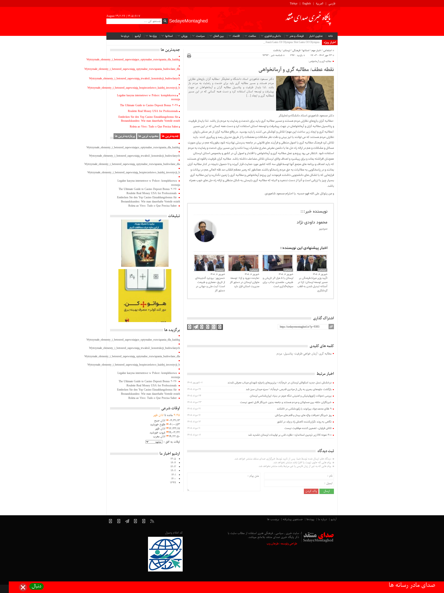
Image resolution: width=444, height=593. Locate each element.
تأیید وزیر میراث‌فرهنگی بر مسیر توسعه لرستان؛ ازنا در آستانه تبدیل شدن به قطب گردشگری (312, 284)
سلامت (252, 36)
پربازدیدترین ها (125, 136)
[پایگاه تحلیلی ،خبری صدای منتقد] (308, 20)
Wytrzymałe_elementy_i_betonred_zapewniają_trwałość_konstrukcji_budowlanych (134, 79)
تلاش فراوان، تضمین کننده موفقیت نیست (308, 428)
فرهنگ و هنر (297, 36)
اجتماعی (327, 50)
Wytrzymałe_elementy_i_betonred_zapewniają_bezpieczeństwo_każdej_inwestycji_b (133, 88)
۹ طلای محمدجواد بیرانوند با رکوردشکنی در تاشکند (304, 409)
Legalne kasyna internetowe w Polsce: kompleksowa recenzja (148, 97)
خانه (330, 36)
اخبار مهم (316, 50)
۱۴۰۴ (173, 463)
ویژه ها (153, 36)
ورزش (184, 36)
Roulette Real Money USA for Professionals (153, 111)
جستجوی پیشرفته (293, 519)
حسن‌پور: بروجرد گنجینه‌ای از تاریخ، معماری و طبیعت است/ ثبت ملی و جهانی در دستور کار (210, 284)
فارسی (331, 4)
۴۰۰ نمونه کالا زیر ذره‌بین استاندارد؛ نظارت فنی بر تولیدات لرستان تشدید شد (290, 435)
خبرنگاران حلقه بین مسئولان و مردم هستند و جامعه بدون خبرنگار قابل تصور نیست (286, 402)
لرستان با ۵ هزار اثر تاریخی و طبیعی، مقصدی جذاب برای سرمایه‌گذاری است (278, 282)
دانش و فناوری (273, 36)
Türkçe (293, 4)
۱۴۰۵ (173, 459)
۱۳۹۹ (173, 483)
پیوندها (310, 519)
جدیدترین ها (170, 136)
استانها (169, 36)
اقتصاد (236, 36)
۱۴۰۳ (173, 467)
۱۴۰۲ (173, 471)
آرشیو (138, 36)
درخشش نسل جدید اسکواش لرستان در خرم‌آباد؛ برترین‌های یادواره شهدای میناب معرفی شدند (280, 383)
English (306, 4)
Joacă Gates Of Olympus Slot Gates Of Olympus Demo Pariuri (285, 42)
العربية (319, 4)
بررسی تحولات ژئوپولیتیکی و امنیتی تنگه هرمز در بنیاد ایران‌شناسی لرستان (291, 396)
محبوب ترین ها (148, 136)
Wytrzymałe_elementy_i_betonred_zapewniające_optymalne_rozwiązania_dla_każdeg (133, 60)
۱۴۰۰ (173, 479)
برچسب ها (273, 519)
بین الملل (218, 36)
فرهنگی (296, 50)
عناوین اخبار (316, 36)
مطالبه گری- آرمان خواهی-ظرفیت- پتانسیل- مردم (304, 354)
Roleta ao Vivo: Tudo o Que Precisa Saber (154, 127)
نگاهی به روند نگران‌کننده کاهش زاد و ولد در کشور (304, 422)
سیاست (200, 36)
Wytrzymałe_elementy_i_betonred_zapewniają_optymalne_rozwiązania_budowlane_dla (132, 69)
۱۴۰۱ (173, 475)
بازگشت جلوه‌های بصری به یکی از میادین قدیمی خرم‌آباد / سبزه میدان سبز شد (289, 389)
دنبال (36, 586)
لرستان (286, 50)
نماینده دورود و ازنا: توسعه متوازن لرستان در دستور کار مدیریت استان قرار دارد (244, 282)
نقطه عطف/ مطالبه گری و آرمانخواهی (296, 70)
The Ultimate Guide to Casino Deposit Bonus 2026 (149, 105)
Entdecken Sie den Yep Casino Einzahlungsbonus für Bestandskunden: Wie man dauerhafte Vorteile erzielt (149, 119)
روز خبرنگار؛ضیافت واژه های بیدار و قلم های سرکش (303, 415)
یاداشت (277, 50)
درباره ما (125, 36)
